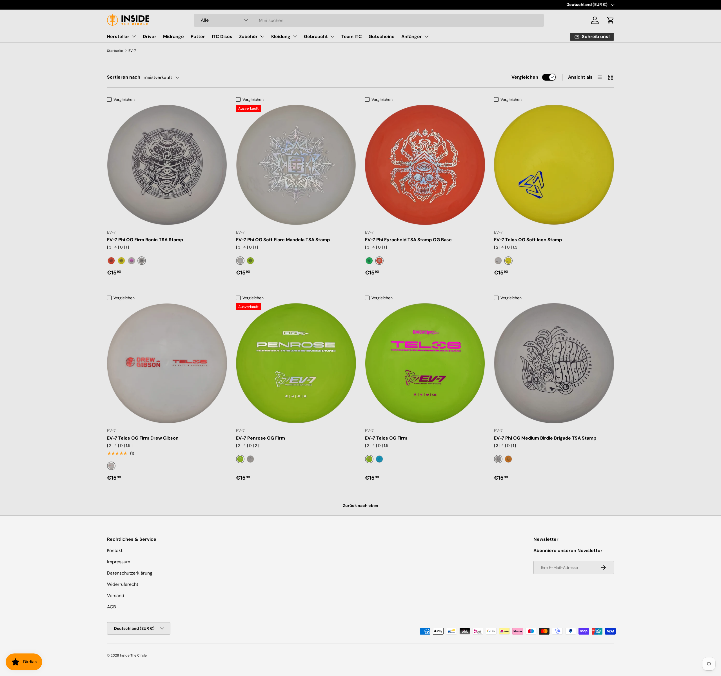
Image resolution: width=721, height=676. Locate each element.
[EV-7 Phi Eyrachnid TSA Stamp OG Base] (425, 165)
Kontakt (115, 550)
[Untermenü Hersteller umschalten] (133, 36)
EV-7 (132, 50)
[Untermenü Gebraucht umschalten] (332, 36)
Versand (115, 596)
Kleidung (280, 36)
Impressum (118, 562)
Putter (198, 36)
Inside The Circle (133, 655)
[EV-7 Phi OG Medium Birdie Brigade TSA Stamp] (554, 363)
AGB (111, 607)
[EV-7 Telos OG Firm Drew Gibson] (167, 363)
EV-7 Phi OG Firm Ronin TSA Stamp (145, 240)
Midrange (173, 36)
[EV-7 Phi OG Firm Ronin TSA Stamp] (167, 165)
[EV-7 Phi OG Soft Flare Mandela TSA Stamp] (296, 165)
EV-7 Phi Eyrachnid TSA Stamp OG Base (408, 240)
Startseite (115, 50)
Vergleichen (524, 77)
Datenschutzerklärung (129, 573)
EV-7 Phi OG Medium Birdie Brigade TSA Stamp (545, 438)
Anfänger (411, 36)
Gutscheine (382, 36)
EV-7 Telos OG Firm (386, 438)
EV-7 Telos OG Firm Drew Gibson (143, 438)
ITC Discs (222, 36)
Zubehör (248, 36)
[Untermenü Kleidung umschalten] (294, 36)
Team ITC (351, 36)
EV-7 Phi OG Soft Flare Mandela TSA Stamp (283, 240)
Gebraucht (316, 36)
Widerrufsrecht (122, 584)
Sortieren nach (123, 77)
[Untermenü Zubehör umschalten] (262, 36)
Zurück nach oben (360, 505)
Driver (149, 36)
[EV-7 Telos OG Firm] (425, 363)
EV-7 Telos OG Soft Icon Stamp (528, 240)
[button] (610, 20)
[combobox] (369, 20)
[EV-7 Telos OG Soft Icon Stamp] (554, 165)
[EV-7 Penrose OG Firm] (296, 363)
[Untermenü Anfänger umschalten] (426, 36)
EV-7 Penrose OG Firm (260, 438)
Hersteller (118, 36)
